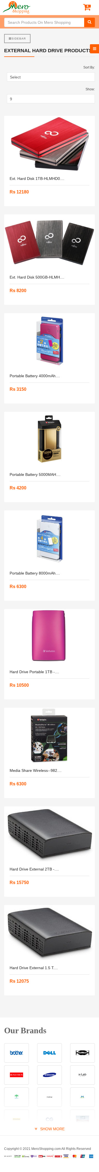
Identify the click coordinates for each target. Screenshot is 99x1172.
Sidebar (19, 38)
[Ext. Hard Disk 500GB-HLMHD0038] (49, 242)
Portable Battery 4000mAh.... (35, 376)
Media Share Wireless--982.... (36, 770)
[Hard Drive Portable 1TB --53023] (49, 636)
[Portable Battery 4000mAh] (49, 340)
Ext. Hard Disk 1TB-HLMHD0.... (37, 178)
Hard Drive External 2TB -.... (34, 869)
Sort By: (89, 67)
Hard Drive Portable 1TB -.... (34, 672)
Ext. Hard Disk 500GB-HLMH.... (37, 277)
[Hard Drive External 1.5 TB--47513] (49, 932)
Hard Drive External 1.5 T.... (34, 968)
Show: (90, 89)
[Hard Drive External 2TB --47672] (49, 834)
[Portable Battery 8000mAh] (49, 538)
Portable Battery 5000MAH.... (35, 474)
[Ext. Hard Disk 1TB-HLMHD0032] (49, 143)
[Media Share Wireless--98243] (49, 735)
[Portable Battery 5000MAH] (49, 439)
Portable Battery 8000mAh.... (35, 573)
